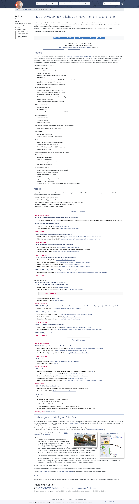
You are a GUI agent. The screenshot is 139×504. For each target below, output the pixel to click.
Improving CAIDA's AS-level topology (66, 260)
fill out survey (50, 412)
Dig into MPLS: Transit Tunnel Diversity (69, 319)
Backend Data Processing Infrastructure (64, 391)
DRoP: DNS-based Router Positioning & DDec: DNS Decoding (73, 262)
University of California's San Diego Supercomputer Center (75, 502)
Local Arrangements (81, 38)
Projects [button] (76, 4)
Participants (70, 38)
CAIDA (18, 9)
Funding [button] (86, 4)
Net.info (55, 363)
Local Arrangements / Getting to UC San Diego (23, 24)
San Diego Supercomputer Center (68, 47)
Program (17, 19)
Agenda (17, 21)
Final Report (100, 38)
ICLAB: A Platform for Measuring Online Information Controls (75, 314)
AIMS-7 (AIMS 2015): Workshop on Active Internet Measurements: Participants (23, 35)
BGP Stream (56, 298)
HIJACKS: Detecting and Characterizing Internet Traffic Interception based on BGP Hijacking (81, 272)
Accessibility (108, 502)
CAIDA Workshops (27, 9)
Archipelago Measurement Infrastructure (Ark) (78, 57)
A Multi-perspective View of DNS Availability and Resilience (71, 376)
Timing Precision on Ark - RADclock (69, 228)
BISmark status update (62, 287)
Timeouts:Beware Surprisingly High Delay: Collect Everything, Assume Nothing (79, 329)
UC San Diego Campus (85, 47)
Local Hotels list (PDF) (76, 423)
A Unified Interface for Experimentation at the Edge (66, 308)
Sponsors (17, 27)
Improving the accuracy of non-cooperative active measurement (85, 348)
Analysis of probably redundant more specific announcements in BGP (80, 239)
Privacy (115, 502)
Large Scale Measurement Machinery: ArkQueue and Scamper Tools (81, 237)
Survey (92, 38)
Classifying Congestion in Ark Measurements (66, 251)
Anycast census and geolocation (72, 317)
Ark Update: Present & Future (61, 226)
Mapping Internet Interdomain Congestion (68, 247)
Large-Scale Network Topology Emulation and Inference (74, 266)
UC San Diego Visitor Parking (65, 471)
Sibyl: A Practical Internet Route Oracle (78, 353)
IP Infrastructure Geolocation (72, 264)
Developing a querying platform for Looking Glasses (71, 350)
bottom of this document (74, 49)
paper (92, 371)
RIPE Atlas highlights (59, 300)
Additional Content (21, 29)
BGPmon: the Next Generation (74, 289)
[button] (42, 3)
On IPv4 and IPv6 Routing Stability (73, 374)
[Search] (122, 3)
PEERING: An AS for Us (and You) (77, 378)
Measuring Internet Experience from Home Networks (64, 361)
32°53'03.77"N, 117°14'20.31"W (95, 430)
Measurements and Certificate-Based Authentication (76, 327)
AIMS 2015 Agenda (59, 38)
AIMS (35, 9)
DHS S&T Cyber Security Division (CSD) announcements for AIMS (83, 380)
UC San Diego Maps (44, 471)
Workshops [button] (65, 4)
